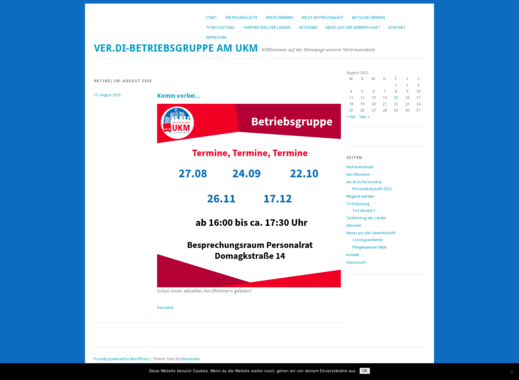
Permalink (165, 308)
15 (396, 97)
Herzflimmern (279, 17)
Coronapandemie (367, 240)
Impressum (216, 37)
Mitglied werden (368, 17)
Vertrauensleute (241, 17)
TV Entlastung (220, 27)
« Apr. (351, 116)
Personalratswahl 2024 (371, 189)
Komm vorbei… (179, 95)
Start (211, 17)
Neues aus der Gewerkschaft (353, 27)
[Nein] (511, 372)
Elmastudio (190, 359)
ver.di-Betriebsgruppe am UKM (176, 48)
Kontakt (397, 27)
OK (365, 371)
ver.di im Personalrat (322, 17)
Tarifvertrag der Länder (266, 27)
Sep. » (364, 116)
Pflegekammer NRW (369, 247)
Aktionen (308, 27)
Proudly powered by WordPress (121, 359)
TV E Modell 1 (363, 210)
